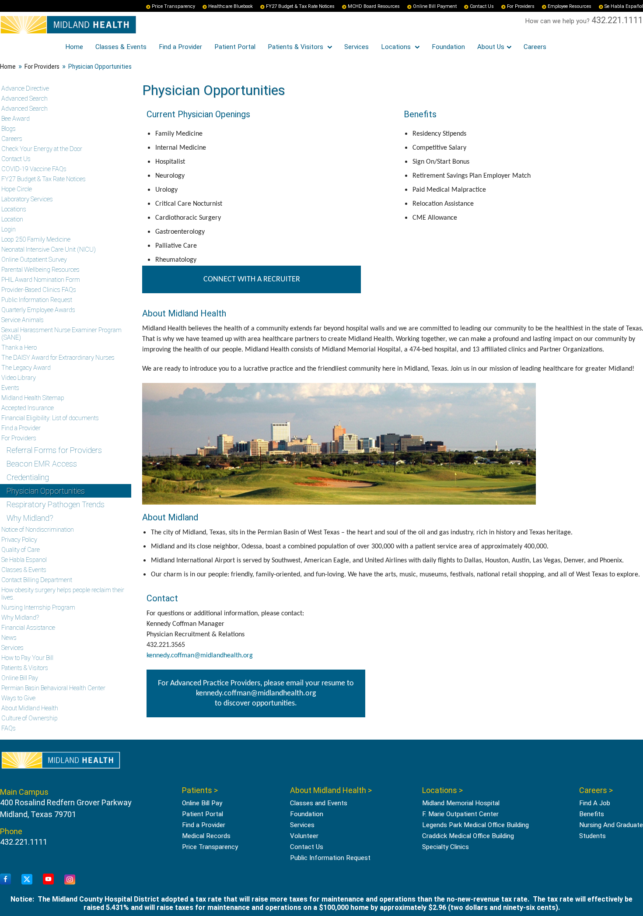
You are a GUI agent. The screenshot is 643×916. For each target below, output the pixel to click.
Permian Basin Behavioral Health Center (53, 688)
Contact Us (482, 6)
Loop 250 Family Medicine (35, 239)
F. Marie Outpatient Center (460, 814)
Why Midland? (30, 518)
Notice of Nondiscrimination (37, 529)
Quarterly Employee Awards (38, 310)
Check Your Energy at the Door (41, 149)
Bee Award (15, 119)
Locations (396, 47)
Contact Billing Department (36, 580)
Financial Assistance (28, 628)
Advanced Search (24, 98)
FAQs (8, 728)
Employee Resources (569, 6)
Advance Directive (25, 88)
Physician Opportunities (46, 490)
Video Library (18, 378)
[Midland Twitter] (26, 879)
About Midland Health (29, 708)
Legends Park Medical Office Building (475, 825)
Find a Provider (180, 47)
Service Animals (22, 320)
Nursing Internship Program (38, 607)
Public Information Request (36, 300)
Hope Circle (16, 189)
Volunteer (304, 836)
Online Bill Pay (19, 678)
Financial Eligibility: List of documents (50, 418)
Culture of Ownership (29, 718)
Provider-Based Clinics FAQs (38, 290)
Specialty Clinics (445, 847)
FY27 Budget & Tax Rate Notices (300, 6)
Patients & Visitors (296, 47)
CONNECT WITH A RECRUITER (251, 279)
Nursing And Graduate (611, 825)
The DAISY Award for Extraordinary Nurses (58, 357)
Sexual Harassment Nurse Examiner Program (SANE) (61, 333)
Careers (535, 47)
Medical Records (206, 836)
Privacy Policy (19, 540)
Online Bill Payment (435, 6)
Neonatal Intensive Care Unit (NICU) (48, 249)
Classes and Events (318, 803)
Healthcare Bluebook (230, 6)
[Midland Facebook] (5, 879)
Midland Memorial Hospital (461, 803)
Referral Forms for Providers (54, 450)
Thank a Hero (19, 347)
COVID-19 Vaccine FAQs (33, 169)
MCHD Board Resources (374, 6)
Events (10, 388)
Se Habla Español (624, 6)
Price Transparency (173, 6)
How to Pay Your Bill (27, 658)
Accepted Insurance (27, 408)
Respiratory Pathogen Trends (56, 504)
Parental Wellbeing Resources (40, 270)
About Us (490, 47)
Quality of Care (20, 550)
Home (74, 47)
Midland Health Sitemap (32, 398)
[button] (615, 887)
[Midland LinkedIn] (69, 879)
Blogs (8, 129)
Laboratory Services (27, 199)
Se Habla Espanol (24, 560)
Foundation (448, 47)
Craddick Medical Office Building (468, 836)
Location (12, 219)
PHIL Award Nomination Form (40, 280)
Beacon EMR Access (42, 463)
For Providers (521, 6)
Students (592, 836)
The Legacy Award (26, 368)
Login (8, 229)
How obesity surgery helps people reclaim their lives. (62, 593)
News (9, 638)
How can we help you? (558, 21)
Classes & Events (121, 47)
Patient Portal (234, 47)
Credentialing (28, 477)
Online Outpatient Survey (34, 259)
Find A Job (594, 803)
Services (356, 47)
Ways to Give (18, 698)
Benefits (591, 814)
